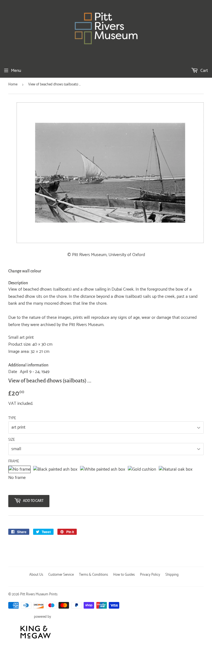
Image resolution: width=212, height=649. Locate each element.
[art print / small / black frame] (55, 469)
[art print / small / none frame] (19, 469)
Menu (16, 70)
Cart (203, 70)
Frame (13, 461)
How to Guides (124, 575)
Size (11, 440)
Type (12, 418)
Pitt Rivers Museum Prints (38, 594)
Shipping (172, 575)
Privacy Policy (150, 575)
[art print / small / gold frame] (142, 469)
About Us (36, 575)
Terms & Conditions (93, 575)
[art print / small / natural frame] (175, 469)
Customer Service (61, 575)
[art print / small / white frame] (102, 469)
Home (12, 84)
